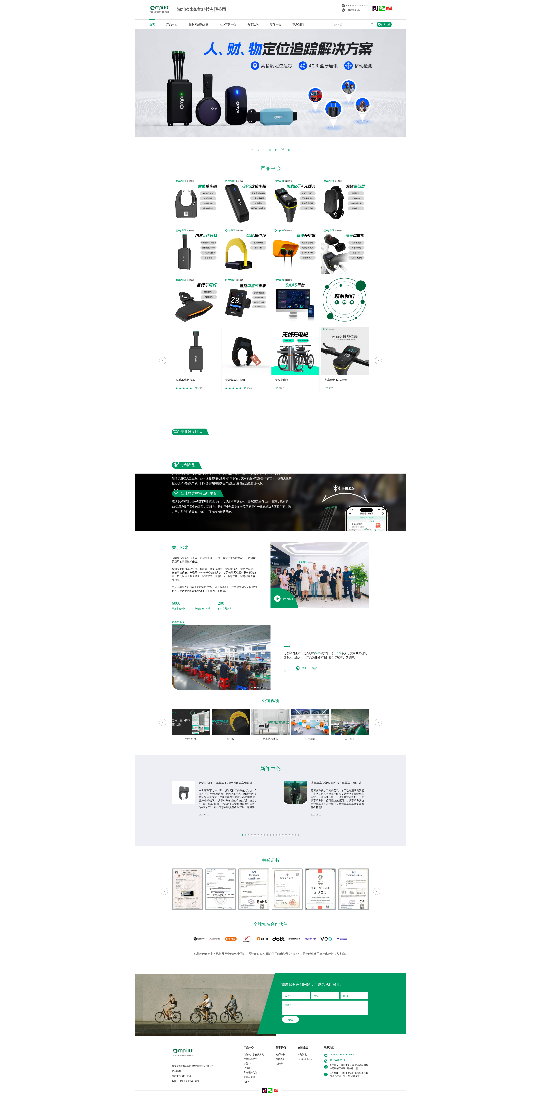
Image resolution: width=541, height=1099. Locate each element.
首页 (152, 24)
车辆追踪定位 (250, 1072)
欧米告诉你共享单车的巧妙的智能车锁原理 (226, 782)
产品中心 (172, 24)
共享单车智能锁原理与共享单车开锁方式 (336, 782)
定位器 (247, 1068)
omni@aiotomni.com (357, 5)
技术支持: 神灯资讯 (181, 1076)
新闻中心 (275, 24)
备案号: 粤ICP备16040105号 (185, 1081)
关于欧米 (253, 24)
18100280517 (353, 9)
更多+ (246, 1081)
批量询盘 (385, 24)
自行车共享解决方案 (254, 1054)
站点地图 (176, 1071)
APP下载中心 (228, 24)
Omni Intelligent (305, 1059)
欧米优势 (280, 1059)
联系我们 (298, 24)
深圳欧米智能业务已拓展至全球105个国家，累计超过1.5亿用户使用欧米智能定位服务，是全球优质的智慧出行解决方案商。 (270, 953)
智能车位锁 (249, 1077)
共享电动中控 (250, 1059)
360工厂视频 (309, 668)
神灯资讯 (302, 1054)
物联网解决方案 (199, 24)
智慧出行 (248, 1063)
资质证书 (280, 1054)
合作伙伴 (280, 1063)
